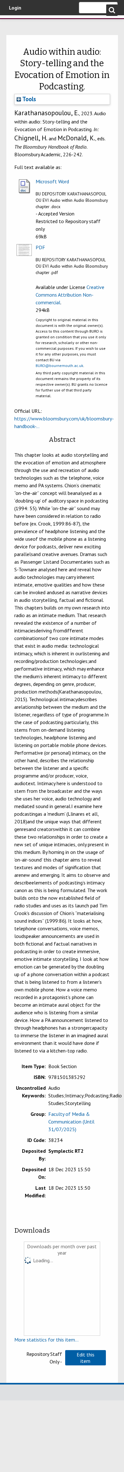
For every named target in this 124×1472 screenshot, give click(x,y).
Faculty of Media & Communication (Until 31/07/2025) (71, 1121)
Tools (28, 99)
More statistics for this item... (46, 1339)
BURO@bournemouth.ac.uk (59, 365)
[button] (85, 1357)
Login (15, 7)
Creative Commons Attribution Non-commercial (70, 295)
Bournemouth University (14, 23)
